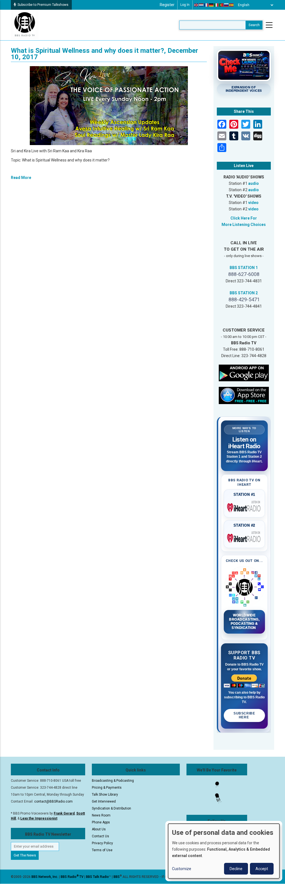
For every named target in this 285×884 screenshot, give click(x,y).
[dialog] (223, 851)
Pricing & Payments (107, 788)
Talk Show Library (105, 794)
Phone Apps (101, 822)
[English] (196, 5)
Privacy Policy (102, 843)
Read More (21, 177)
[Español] (231, 5)
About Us (99, 829)
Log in (185, 5)
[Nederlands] (201, 5)
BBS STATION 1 (244, 267)
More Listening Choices (244, 224)
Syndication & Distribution (111, 808)
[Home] (25, 25)
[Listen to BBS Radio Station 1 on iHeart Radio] (244, 506)
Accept (261, 868)
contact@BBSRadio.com (53, 801)
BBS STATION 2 (244, 293)
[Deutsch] (211, 5)
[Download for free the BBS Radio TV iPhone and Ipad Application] (244, 395)
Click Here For (243, 218)
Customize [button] (181, 868)
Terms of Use (102, 850)
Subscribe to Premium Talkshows (43, 5)
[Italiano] (216, 5)
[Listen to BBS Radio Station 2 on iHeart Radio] (244, 537)
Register (167, 5)
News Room (101, 815)
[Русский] (226, 5)
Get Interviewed (104, 801)
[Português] (221, 5)
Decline (236, 868)
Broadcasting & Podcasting (113, 781)
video (253, 202)
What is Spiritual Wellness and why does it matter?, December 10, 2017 (104, 54)
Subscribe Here (244, 715)
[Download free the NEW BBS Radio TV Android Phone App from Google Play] (244, 372)
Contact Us (100, 836)
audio (253, 183)
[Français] (206, 5)
